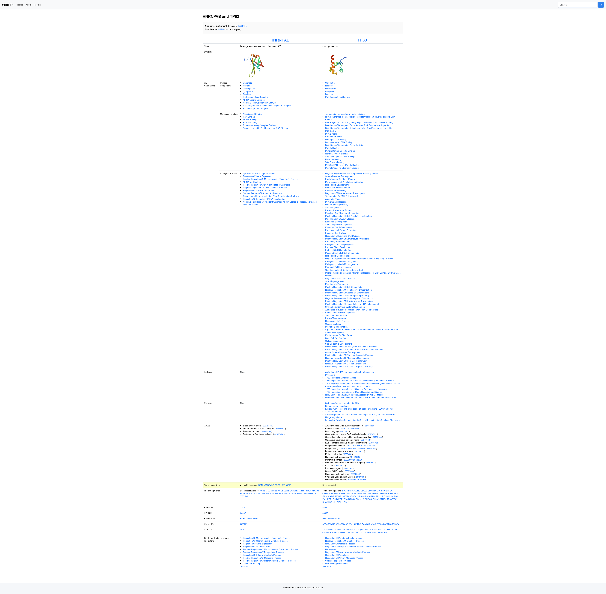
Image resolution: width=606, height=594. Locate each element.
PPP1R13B (332, 499)
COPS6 (380, 490)
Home (20, 4)
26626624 (347, 468)
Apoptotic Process (333, 198)
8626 (324, 507)
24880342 (342, 448)
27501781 (373, 442)
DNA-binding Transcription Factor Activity (344, 145)
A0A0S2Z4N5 (328, 524)
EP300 (357, 493)
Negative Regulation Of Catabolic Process (344, 540)
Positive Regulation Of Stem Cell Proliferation (346, 360)
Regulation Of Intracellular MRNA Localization (264, 198)
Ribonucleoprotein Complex (255, 108)
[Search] (601, 5)
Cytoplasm (248, 91)
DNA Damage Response (336, 201)
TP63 (362, 40)
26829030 (355, 473)
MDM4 (346, 496)
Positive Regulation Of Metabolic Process (262, 557)
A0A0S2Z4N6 (342, 524)
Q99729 (243, 524)
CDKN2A (372, 490)
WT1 (341, 501)
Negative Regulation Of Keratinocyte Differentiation (348, 289)
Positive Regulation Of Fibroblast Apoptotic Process (349, 355)
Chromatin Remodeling (335, 190)
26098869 (348, 459)
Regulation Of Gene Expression (257, 176)
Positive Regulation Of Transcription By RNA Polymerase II (352, 303)
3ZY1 (389, 529)
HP (391, 493)
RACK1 (351, 499)
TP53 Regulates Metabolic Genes (340, 377)
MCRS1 (338, 496)
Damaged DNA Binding (335, 139)
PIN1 (390, 496)
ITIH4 (324, 496)
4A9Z (394, 529)
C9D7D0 (387, 524)
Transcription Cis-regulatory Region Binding (345, 113)
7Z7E (363, 532)
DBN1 (261, 485)
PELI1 (378, 496)
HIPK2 (376, 493)
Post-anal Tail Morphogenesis (338, 267)
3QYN (360, 529)
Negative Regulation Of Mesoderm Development (347, 357)
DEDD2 (284, 490)
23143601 (352, 448)
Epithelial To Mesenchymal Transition (260, 173)
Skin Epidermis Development (338, 343)
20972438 (354, 428)
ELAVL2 (292, 490)
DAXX (344, 493)
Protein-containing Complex (255, 96)
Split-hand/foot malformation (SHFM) (342, 403)
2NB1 (330, 529)
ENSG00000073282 (331, 518)
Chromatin (247, 82)
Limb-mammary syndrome (337, 405)
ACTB (262, 490)
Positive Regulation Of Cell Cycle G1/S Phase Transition (351, 346)
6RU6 (330, 532)
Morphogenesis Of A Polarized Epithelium (344, 181)
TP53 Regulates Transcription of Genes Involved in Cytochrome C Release (359, 380)
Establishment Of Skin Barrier (339, 335)
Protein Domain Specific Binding (340, 150)
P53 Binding (330, 130)
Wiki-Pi (8, 5)
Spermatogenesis (333, 207)
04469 (325, 512)
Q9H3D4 (395, 524)
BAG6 (345, 490)
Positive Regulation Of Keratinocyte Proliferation (347, 238)
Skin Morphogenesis (334, 281)
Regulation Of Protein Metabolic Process (343, 537)
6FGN (325, 532)
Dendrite (247, 94)
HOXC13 (244, 493)
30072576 (267, 425)
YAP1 (346, 501)
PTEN (291, 493)
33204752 (372, 434)
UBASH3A (327, 501)
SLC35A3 (374, 499)
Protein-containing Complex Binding (259, 125)
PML (324, 499)
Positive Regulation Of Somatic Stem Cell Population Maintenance (355, 349)
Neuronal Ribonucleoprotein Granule (259, 102)
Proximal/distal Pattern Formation (340, 230)
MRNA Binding (249, 119)
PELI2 (385, 496)
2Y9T (342, 529)
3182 (242, 507)
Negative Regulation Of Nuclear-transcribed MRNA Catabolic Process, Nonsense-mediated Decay (280, 203)
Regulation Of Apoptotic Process (340, 278)
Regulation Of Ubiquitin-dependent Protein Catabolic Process (353, 546)
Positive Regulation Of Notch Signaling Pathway (347, 295)
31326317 (355, 456)
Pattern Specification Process (339, 210)
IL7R (258, 493)
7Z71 (347, 532)
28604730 (361, 445)
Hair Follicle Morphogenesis (338, 255)
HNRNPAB (279, 40)
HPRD (221, 29)
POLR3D (270, 493)
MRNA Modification (252, 181)
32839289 (349, 471)
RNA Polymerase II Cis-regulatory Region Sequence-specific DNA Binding (359, 122)
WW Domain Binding (334, 162)
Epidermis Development (336, 221)
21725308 (371, 448)
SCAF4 (366, 499)
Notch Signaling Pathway (336, 204)
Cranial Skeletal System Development (342, 352)
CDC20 (364, 490)
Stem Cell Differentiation (336, 315)
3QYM (354, 529)
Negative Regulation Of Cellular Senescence (345, 363)
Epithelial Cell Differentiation (338, 249)
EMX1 (350, 493)
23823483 (347, 453)
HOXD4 (252, 493)
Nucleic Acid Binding (252, 113)
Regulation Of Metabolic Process (258, 546)
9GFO (386, 532)
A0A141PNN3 (355, 524)
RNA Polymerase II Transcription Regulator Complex (267, 105)
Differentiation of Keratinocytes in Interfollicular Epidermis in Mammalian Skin (360, 397)
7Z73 (358, 532)
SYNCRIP (286, 485)
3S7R (242, 529)
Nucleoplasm (249, 88)
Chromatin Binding (333, 136)
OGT (263, 493)
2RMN (337, 529)
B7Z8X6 (379, 524)
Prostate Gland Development (338, 247)
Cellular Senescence (334, 340)
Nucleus (246, 85)
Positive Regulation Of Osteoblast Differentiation (347, 292)
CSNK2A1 (389, 490)
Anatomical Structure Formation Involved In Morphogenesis (352, 309)
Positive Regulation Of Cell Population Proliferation (348, 215)
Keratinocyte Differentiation (337, 241)
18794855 (361, 479)
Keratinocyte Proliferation (336, 284)
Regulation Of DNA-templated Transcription (345, 193)
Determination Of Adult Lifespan (339, 218)
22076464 (369, 425)
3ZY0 (383, 529)
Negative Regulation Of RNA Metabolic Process (265, 187)
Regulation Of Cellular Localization (258, 190)
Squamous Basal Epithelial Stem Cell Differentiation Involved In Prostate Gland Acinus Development (361, 331)
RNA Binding (249, 116)
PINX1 (397, 496)
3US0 (366, 529)
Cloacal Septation (333, 323)
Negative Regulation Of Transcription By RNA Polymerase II (352, 173)
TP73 (394, 499)
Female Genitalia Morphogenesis (340, 312)
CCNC (357, 490)
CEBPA (276, 490)
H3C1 (308, 490)
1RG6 (325, 529)
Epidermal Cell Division (335, 232)
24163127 (345, 428)
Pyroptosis (330, 374)
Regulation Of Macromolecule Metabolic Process (265, 540)
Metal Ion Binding (333, 159)
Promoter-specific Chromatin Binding (342, 167)
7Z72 (353, 532)
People (37, 4)
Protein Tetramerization (335, 318)
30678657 (369, 462)
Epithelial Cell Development (337, 187)
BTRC (351, 490)
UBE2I (336, 501)
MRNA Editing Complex (254, 99)
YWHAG (244, 496)
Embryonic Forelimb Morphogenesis (341, 261)
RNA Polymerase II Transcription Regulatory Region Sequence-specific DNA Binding (360, 118)
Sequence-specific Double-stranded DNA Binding (265, 128)
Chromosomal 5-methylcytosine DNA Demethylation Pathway (271, 196)
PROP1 (278, 485)
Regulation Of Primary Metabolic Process (262, 554)
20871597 (351, 445)
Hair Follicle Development (337, 184)
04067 (243, 512)
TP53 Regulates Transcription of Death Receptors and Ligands (353, 391)
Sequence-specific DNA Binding (339, 156)
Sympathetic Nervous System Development (345, 306)
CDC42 (269, 490)
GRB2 (370, 493)
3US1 (372, 529)
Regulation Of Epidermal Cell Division (342, 235)
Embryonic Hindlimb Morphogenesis (341, 264)
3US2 (377, 529)
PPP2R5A (343, 499)
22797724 (370, 445)
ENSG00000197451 (249, 518)
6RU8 (342, 532)
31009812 (359, 451)
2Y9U (348, 529)
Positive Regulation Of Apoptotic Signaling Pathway (349, 366)
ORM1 (372, 496)
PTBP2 (285, 493)
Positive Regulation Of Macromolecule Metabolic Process (269, 560)
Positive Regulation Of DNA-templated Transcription (266, 184)
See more (244, 566)
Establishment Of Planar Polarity (340, 178)
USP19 (312, 493)
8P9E (380, 532)
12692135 (242, 25)
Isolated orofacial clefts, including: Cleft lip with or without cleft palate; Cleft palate (362, 420)
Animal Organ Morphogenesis (338, 224)
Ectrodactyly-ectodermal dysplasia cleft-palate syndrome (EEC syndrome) (359, 408)
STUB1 (383, 499)
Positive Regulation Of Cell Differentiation (344, 286)
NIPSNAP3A (363, 496)
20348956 (352, 479)
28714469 (360, 476)
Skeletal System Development (339, 176)
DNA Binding (331, 133)
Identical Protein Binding (336, 153)
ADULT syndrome (333, 411)
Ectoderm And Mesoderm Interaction (342, 213)
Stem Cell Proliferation (335, 338)
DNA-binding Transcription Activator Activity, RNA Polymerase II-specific (358, 128)
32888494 (280, 428)
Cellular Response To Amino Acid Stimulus (262, 193)
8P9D (374, 532)
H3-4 (303, 490)
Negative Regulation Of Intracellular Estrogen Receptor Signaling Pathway (359, 258)
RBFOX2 (299, 493)
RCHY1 (359, 499)
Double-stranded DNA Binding (338, 142)
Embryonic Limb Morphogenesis (340, 244)
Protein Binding (250, 122)
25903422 (340, 465)
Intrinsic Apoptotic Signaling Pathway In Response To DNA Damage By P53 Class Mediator (363, 274)
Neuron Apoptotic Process (337, 320)
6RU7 (336, 532)
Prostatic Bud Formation (336, 326)
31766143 (377, 436)
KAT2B (331, 496)
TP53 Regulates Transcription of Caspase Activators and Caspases (356, 388)
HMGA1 (315, 490)
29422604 (357, 459)
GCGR (363, 493)
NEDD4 (353, 496)
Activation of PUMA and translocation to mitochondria (349, 371)
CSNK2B (336, 493)
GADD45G (269, 485)
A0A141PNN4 (368, 524)
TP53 (389, 499)
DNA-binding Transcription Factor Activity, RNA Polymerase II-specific (357, 125)
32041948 (365, 439)
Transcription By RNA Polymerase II (341, 196)
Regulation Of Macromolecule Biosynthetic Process (266, 537)
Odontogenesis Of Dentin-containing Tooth (344, 269)
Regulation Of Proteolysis (337, 554)
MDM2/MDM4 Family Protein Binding (342, 164)
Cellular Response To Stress (338, 560)
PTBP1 (277, 493)
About (28, 4)
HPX (396, 493)
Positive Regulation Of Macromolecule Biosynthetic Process (270, 178)
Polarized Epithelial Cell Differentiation (342, 252)
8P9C (369, 532)
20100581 (344, 431)
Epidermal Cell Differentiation (338, 227)
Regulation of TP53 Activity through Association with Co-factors (354, 394)
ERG (298, 490)
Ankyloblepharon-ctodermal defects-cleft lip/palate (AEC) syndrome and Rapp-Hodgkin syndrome (361, 416)
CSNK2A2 (327, 493)
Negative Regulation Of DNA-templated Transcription (349, 298)
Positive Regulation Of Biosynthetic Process (263, 552)
